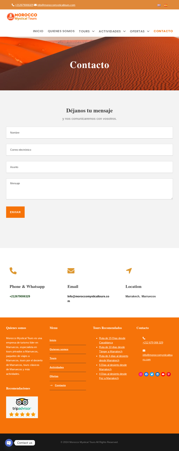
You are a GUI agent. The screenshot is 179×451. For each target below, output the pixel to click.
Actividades (110, 31)
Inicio (38, 31)
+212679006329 (24, 4)
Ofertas (137, 31)
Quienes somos (61, 31)
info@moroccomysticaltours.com (56, 4)
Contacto (163, 31)
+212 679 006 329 (153, 342)
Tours (84, 31)
